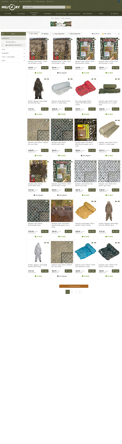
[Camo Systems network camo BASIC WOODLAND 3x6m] (38, 211)
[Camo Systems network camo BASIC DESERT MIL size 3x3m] (62, 252)
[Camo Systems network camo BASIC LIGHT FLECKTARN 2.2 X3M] (38, 49)
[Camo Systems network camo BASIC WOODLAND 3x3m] (62, 130)
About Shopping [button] (26, 1)
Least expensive (59, 34)
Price (3, 49)
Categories (5, 38)
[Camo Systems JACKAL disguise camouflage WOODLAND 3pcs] (38, 88)
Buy (45, 109)
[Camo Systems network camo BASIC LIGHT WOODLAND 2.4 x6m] (62, 171)
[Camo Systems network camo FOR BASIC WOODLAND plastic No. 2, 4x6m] (86, 130)
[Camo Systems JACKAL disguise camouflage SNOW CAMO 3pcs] (38, 252)
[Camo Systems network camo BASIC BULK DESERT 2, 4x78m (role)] (109, 130)
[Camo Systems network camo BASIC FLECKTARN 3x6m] (38, 171)
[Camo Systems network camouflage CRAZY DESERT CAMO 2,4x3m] (86, 211)
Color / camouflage (8, 57)
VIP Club (50, 1)
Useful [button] (14, 1)
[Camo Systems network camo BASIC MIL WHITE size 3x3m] (86, 171)
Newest (46, 34)
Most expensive (75, 34)
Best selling (34, 34)
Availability (5, 53)
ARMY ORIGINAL (40, 1)
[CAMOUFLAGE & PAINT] (2, 45)
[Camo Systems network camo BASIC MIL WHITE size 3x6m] (109, 171)
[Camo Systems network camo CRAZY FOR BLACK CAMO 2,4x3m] (109, 252)
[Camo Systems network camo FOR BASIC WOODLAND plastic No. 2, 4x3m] (62, 211)
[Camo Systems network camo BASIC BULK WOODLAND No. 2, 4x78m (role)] (109, 88)
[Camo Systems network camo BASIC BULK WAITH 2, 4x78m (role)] (62, 88)
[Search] (68, 7)
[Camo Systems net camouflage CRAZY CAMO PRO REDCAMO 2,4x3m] (86, 88)
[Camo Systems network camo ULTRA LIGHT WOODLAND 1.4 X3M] (109, 49)
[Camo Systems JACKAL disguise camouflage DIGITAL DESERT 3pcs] (109, 211)
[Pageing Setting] (119, 34)
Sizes (3, 60)
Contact (6, 1)
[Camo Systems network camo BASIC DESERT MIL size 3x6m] (38, 130)
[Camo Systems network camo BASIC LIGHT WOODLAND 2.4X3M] (86, 49)
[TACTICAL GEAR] (2, 42)
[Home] (52, 18)
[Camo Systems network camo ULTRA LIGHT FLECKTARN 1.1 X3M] (62, 49)
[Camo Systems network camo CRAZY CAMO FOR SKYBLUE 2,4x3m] (86, 252)
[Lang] (119, 1)
